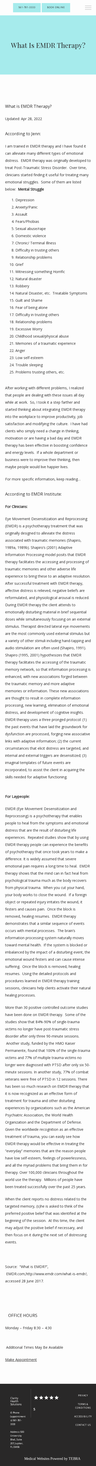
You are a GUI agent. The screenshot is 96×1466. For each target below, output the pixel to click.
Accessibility (83, 1416)
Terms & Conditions (83, 1406)
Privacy (83, 1395)
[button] (88, 8)
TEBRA (74, 1459)
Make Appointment (21, 1359)
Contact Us (83, 1425)
